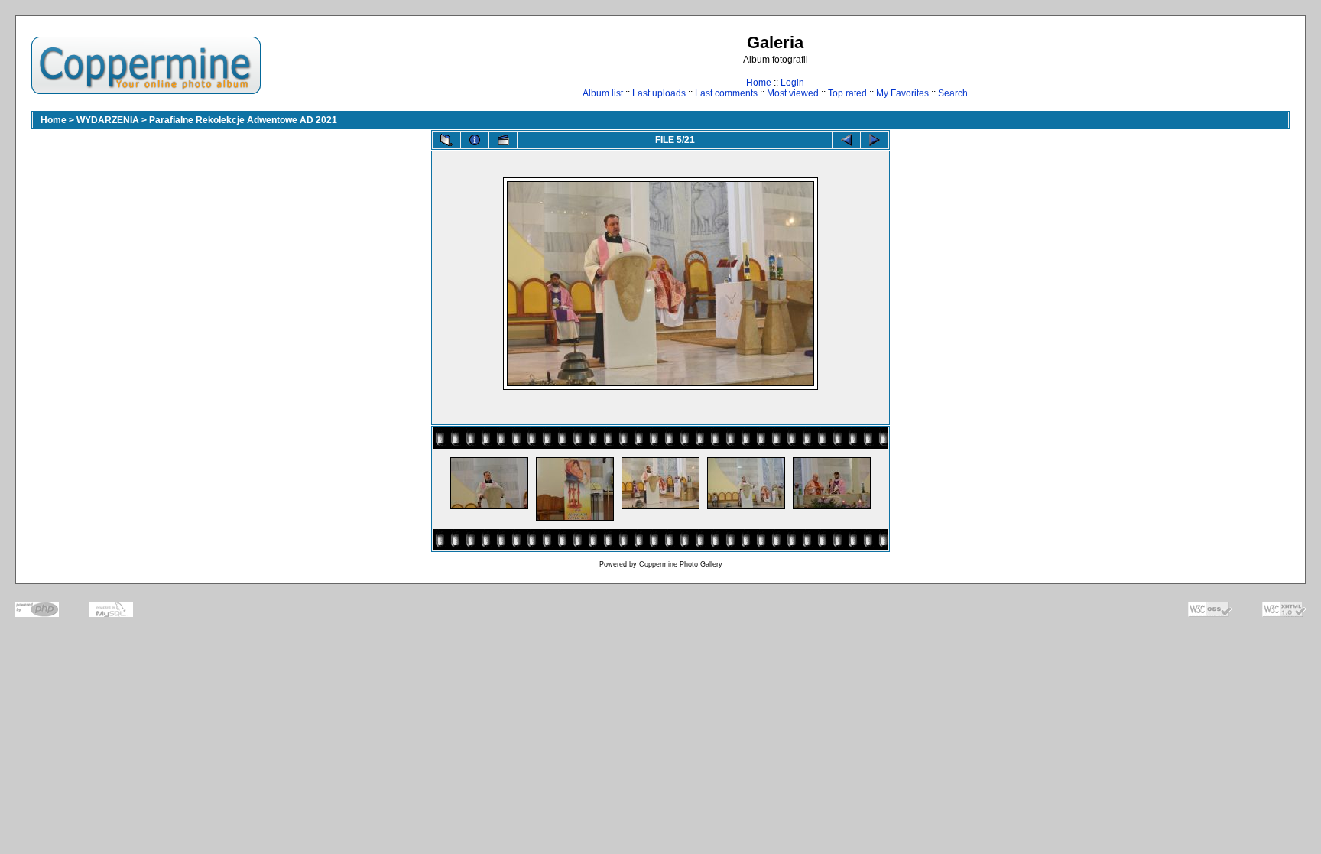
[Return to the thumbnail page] (446, 140)
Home (758, 82)
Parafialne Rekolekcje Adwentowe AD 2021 (243, 120)
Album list (603, 93)
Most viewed (793, 93)
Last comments (726, 93)
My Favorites (902, 93)
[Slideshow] (503, 140)
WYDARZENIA (107, 120)
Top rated (847, 93)
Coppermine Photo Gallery (680, 564)
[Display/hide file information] (474, 140)
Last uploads (659, 93)
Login (792, 82)
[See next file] (874, 140)
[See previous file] (846, 140)
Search (953, 93)
